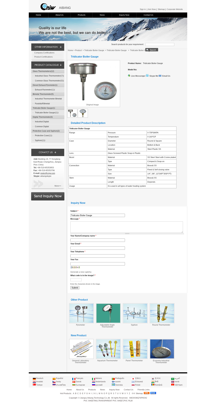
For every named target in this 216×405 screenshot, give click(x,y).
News (102, 15)
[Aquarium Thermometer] (108, 358)
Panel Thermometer (134, 361)
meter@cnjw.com (47, 173)
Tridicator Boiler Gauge (43, 108)
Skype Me (153, 76)
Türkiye (39, 385)
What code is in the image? (83, 275)
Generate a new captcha (80, 272)
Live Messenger (138, 76)
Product (78, 50)
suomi (117, 382)
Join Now (152, 9)
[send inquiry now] (47, 200)
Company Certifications (44, 53)
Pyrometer (80, 325)
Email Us (166, 76)
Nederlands (101, 382)
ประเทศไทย (61, 385)
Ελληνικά (139, 382)
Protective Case (42, 135)
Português (119, 378)
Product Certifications (43, 57)
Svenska (119, 385)
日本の (138, 378)
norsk (177, 382)
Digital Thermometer (41, 117)
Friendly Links (144, 390)
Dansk (78, 382)
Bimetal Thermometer (42, 94)
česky (58, 382)
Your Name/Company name (83, 236)
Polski (137, 385)
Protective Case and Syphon (45, 131)
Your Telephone (77, 252)
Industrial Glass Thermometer (47, 76)
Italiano (99, 378)
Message (75, 219)
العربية (177, 378)
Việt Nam (178, 385)
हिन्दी (156, 382)
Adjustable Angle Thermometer (107, 326)
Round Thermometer (161, 325)
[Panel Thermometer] (135, 358)
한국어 (157, 378)
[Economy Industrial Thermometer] (162, 358)
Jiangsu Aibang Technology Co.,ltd (95, 398)
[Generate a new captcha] (75, 268)
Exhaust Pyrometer (43, 90)
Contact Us (148, 15)
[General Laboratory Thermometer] (81, 358)
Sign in (143, 9)
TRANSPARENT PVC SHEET (110, 401)
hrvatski (39, 382)
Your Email (75, 244)
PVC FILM (128, 401)
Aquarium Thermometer (107, 361)
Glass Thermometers (42, 71)
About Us (59, 15)
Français (79, 378)
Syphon (38, 140)
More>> (58, 186)
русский (99, 385)
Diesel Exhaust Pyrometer (44, 85)
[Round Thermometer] (162, 322)
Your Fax (74, 259)
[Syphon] (135, 322)
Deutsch (39, 378)
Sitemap (161, 9)
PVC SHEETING (91, 401)
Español (59, 378)
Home (38, 15)
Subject (74, 211)
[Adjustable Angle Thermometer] (108, 322)
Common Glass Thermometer (47, 81)
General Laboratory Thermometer (80, 362)
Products (81, 15)
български (80, 385)
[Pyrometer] (81, 322)
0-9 (133, 393)
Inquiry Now (124, 15)
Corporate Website (175, 9)
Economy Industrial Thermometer (161, 362)
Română (158, 385)
